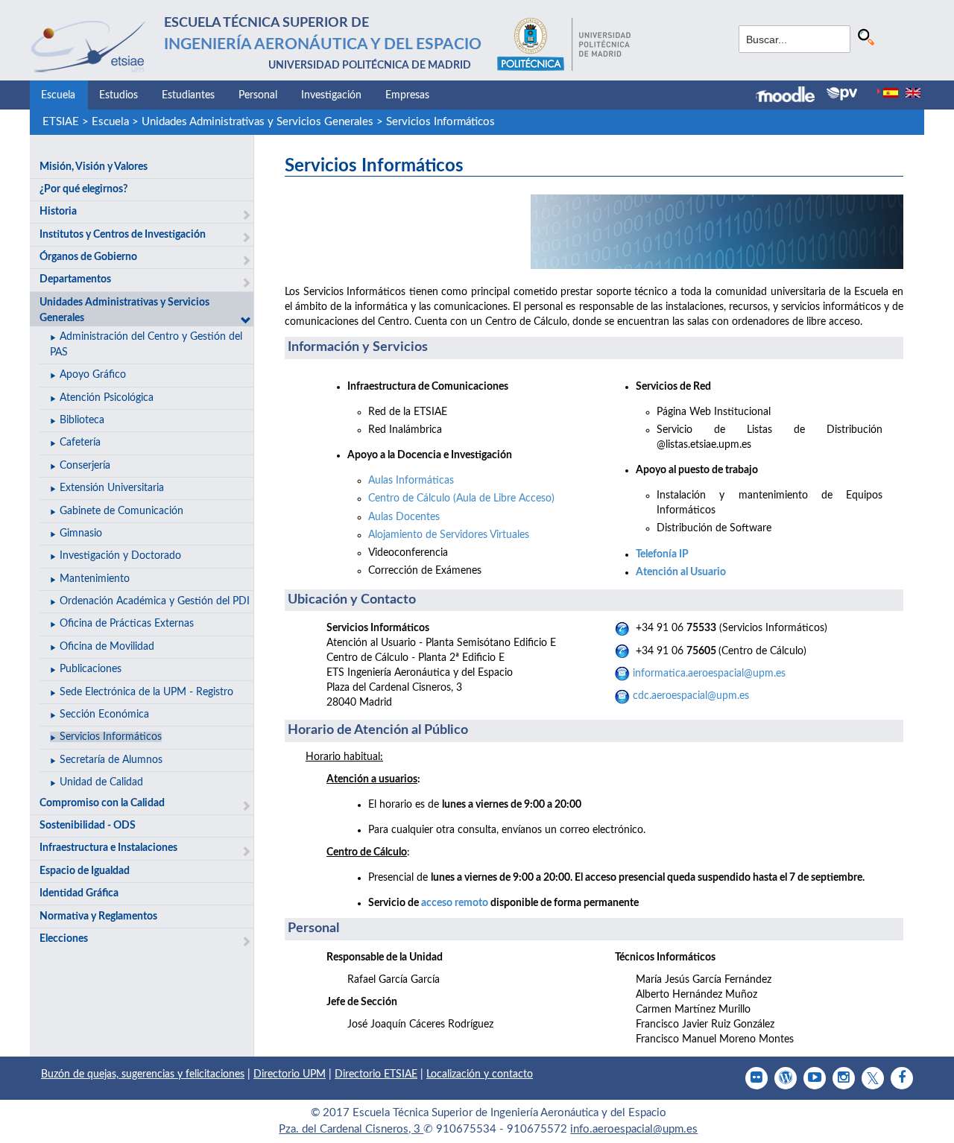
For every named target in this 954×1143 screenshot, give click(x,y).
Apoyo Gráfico (93, 375)
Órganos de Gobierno (88, 257)
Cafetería (80, 442)
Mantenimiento (95, 579)
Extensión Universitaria (112, 488)
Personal (257, 95)
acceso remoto (454, 903)
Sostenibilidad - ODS (88, 825)
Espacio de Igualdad (85, 871)
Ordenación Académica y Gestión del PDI (155, 601)
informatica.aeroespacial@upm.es (709, 673)
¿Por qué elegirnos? (83, 189)
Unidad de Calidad (101, 782)
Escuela (58, 95)
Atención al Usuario (681, 572)
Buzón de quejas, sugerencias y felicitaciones (142, 1074)
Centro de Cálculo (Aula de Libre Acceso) (461, 498)
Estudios (118, 95)
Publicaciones (90, 669)
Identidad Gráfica (79, 893)
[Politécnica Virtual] (842, 94)
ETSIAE (60, 121)
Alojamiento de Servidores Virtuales (448, 535)
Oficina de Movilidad (107, 647)
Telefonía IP (662, 554)
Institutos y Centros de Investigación (123, 234)
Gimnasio (81, 533)
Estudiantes (188, 95)
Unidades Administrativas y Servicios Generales (257, 121)
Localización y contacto (479, 1074)
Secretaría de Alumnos (111, 760)
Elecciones (64, 939)
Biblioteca (82, 420)
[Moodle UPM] (791, 96)
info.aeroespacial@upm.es (634, 1129)
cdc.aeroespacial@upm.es (691, 696)
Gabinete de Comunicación (121, 511)
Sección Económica (104, 714)
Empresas (407, 95)
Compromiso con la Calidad (102, 803)
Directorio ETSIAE (376, 1074)
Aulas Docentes (404, 517)
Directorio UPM (289, 1074)
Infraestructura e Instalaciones (108, 848)
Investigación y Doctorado (120, 556)
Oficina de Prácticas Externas (127, 623)
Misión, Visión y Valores (94, 167)
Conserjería (85, 465)
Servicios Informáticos (440, 121)
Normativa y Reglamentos (98, 916)
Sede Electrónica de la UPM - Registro (146, 692)
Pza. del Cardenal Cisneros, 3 (351, 1129)
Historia (58, 211)
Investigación (331, 95)
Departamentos (75, 279)
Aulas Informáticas (411, 480)
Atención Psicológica (107, 398)
